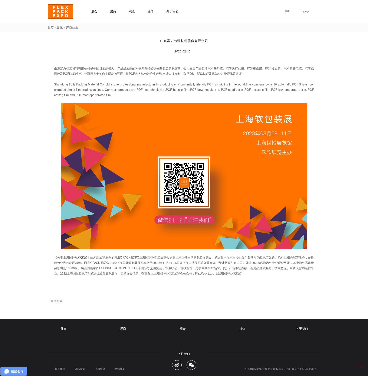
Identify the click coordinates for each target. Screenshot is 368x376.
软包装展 (81, 257)
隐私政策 (80, 368)
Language (304, 11)
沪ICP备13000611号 (306, 368)
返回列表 (57, 301)
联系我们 (60, 368)
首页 (51, 27)
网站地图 (120, 368)
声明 (287, 11)
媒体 (60, 27)
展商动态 (72, 27)
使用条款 (100, 368)
